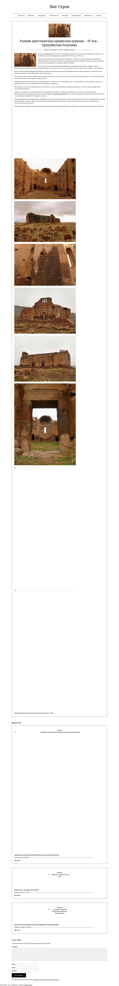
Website (14, 971)
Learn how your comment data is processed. (46, 979)
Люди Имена (76, 15)
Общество (42, 15)
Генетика (65, 15)
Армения (31, 15)
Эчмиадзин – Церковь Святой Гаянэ (26, 890)
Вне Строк (59, 6)
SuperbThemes (28, 985)
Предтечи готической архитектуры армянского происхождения (36, 924)
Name (14, 964)
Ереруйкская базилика (60, 94)
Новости (21, 15)
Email (14, 967)
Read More (17, 860)
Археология (54, 15)
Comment (15, 946)
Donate (98, 15)
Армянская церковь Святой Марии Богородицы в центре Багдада (36, 855)
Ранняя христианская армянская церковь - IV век (39, 713)
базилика (48, 54)
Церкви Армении (19, 713)
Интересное (88, 15)
